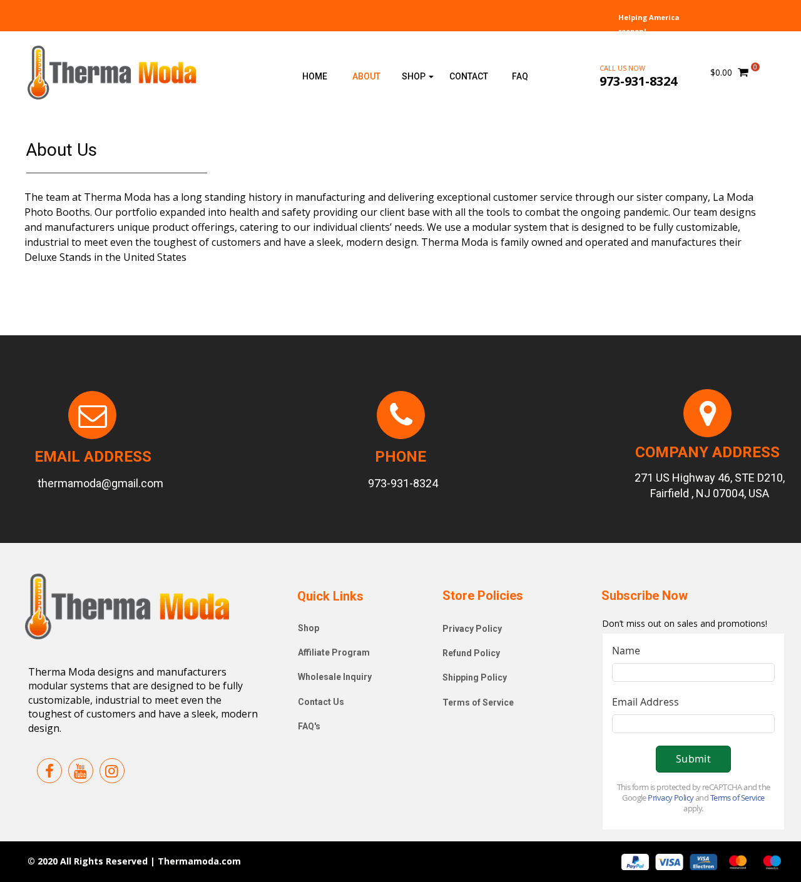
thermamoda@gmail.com (100, 483)
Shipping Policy (474, 677)
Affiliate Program (334, 652)
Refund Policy (471, 653)
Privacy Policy (472, 629)
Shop (308, 628)
